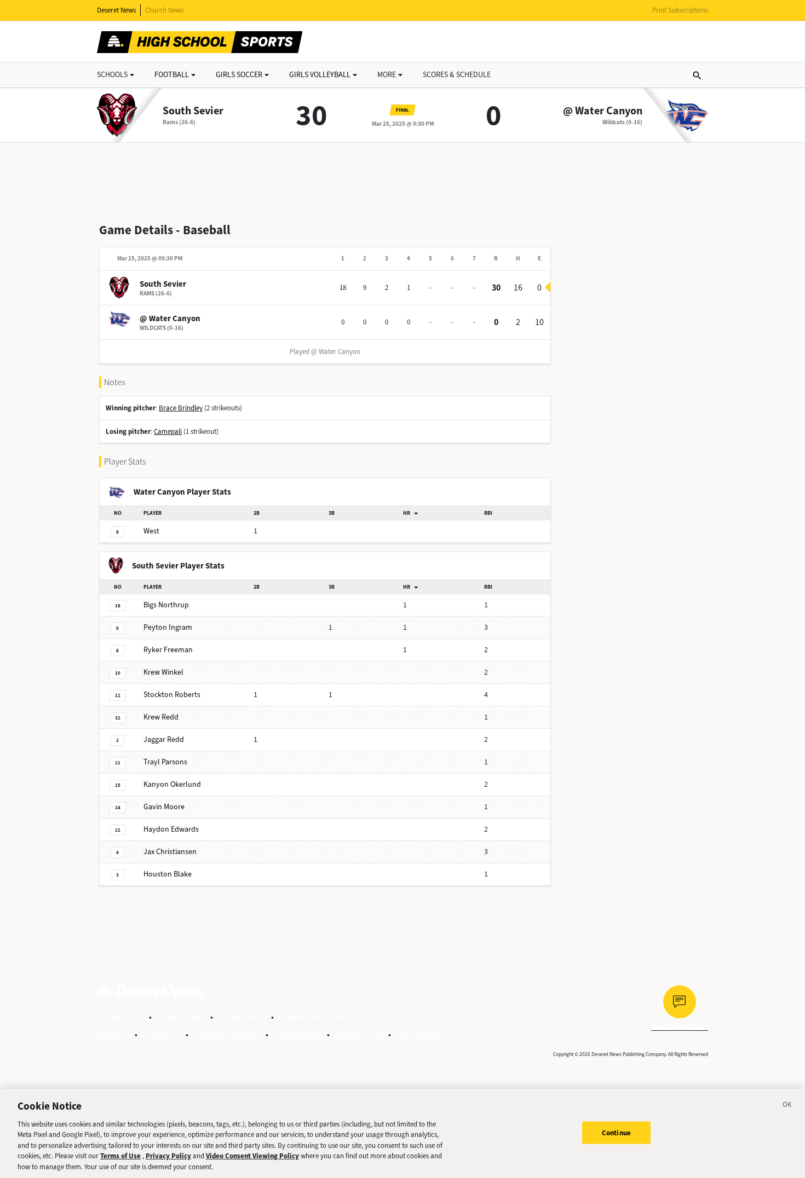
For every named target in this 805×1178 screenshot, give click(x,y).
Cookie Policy (242, 1017)
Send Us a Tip (359, 1034)
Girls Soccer (239, 74)
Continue (616, 1132)
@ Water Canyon (602, 111)
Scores (457, 74)
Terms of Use (121, 1017)
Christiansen (170, 851)
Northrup (166, 605)
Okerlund (172, 784)
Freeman (168, 650)
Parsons (165, 762)
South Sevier (193, 111)
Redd (161, 717)
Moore (164, 807)
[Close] (787, 1106)
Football (171, 74)
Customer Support (227, 1034)
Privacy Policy (181, 1017)
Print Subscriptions (680, 10)
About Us (113, 1034)
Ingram (167, 627)
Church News (164, 10)
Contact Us (161, 1034)
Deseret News (116, 10)
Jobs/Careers (298, 1034)
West (151, 531)
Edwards (171, 829)
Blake (167, 874)
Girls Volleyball (319, 74)
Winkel (163, 672)
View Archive (418, 1034)
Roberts (171, 694)
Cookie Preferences (314, 1017)
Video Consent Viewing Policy (252, 1156)
